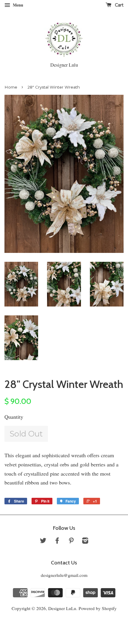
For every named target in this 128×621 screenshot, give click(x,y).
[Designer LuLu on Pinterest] (71, 541)
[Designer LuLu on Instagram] (85, 541)
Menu (17, 5)
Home (10, 87)
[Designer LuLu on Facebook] (57, 541)
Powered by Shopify (98, 608)
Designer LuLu (62, 608)
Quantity (13, 416)
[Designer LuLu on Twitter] (43, 541)
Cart (119, 5)
